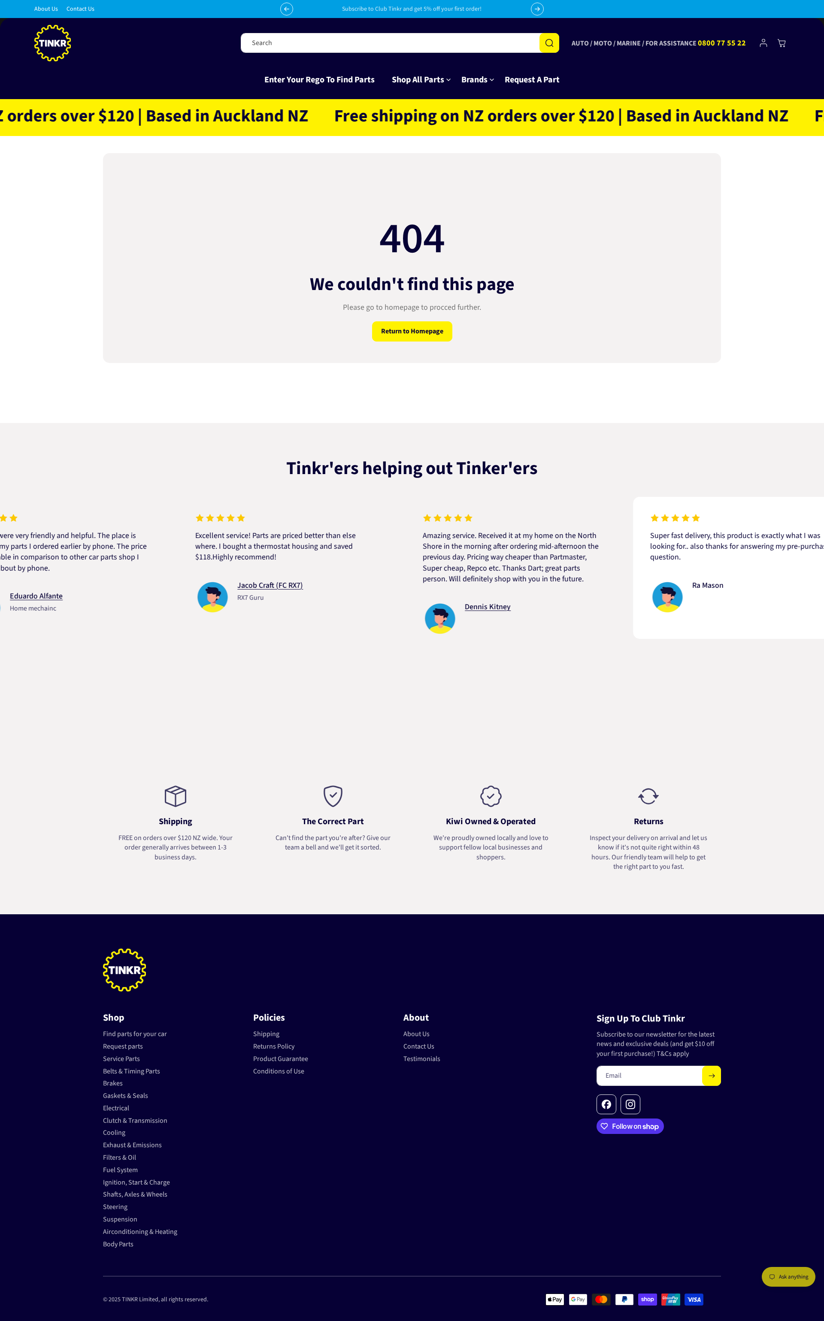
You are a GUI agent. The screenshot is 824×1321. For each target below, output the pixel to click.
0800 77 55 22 (722, 43)
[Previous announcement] (286, 9)
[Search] (549, 43)
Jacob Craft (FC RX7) (229, 585)
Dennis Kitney (447, 607)
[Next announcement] (537, 9)
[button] (418, 80)
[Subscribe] (711, 1076)
